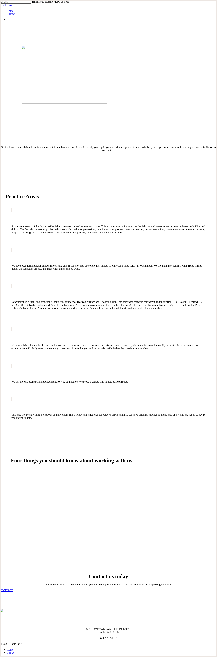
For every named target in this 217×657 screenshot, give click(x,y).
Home (10, 649)
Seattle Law (6, 5)
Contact (11, 652)
